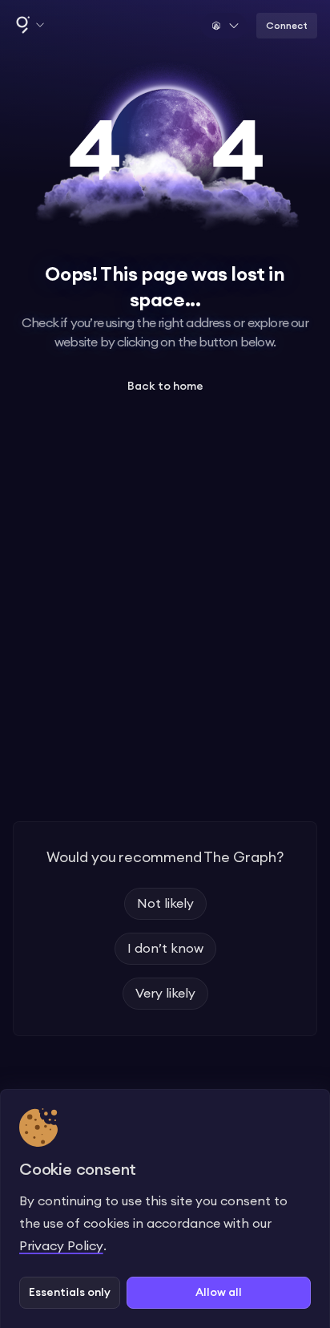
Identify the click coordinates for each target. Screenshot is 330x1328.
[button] (29, 25)
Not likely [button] (165, 903)
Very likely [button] (165, 993)
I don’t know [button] (165, 948)
